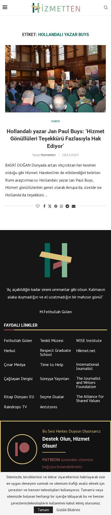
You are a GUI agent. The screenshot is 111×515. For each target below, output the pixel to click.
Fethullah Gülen (18, 340)
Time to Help (51, 364)
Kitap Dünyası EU (19, 397)
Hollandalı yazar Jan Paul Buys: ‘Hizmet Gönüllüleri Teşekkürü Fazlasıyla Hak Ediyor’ (55, 138)
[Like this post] (37, 206)
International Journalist (87, 366)
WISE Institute (89, 340)
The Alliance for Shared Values (90, 398)
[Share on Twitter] (50, 206)
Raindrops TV (15, 407)
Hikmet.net (86, 350)
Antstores (48, 407)
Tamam (43, 509)
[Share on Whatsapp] (61, 206)
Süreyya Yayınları (54, 378)
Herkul (9, 350)
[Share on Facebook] (44, 206)
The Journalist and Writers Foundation (88, 382)
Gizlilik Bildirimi (68, 510)
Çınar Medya (14, 364)
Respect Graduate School (55, 352)
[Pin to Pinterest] (55, 206)
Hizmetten (48, 155)
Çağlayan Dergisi (18, 378)
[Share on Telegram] (67, 206)
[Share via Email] (73, 206)
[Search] (105, 8)
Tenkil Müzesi (51, 340)
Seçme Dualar (52, 397)
